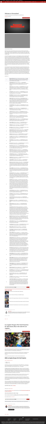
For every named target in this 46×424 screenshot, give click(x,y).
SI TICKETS (11, 0)
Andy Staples (6, 16)
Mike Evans (10, 162)
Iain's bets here (12, 396)
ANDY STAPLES (9, 311)
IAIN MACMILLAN (10, 405)
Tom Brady (24, 243)
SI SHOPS (17, 0)
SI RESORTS (14, 0)
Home (5, 414)
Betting (7, 414)
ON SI (1, 0)
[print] (8, 315)
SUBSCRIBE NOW (20, 0)
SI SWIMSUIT (3, 0)
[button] (22, 2)
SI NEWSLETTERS (7, 0)
